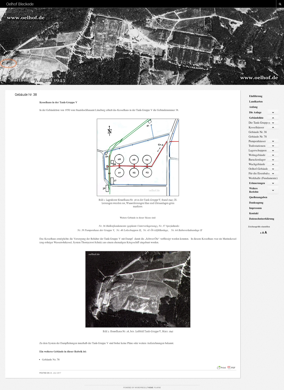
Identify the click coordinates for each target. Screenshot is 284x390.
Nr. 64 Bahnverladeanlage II (186, 230)
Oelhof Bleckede (20, 4)
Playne (157, 388)
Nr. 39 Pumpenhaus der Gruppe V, (96, 230)
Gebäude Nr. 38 (26, 94)
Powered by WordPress (134, 388)
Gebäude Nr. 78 (50, 359)
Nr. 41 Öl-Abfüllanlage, (157, 230)
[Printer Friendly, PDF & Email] (226, 367)
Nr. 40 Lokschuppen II (128, 230)
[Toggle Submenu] (273, 112)
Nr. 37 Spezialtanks (169, 226)
